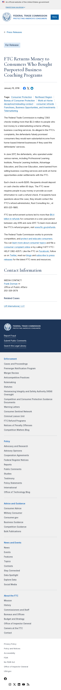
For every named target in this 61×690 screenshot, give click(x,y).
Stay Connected (12, 570)
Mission (8, 600)
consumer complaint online (17, 247)
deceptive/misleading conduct (18, 104)
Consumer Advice (12, 508)
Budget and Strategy (14, 619)
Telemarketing (11, 111)
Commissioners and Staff (16, 610)
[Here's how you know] (25, 5)
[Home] (25, 21)
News (7, 547)
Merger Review (11, 373)
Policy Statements (13, 483)
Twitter (13, 255)
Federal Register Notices (16, 460)
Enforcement (10, 359)
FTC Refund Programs (15, 421)
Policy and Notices (12, 648)
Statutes (8, 387)
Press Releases (14, 32)
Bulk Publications (12, 531)
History (7, 605)
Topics (7, 561)
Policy (7, 441)
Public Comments (12, 469)
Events (7, 552)
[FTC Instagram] (10, 685)
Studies (7, 474)
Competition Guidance (15, 527)
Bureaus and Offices (14, 614)
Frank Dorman (11, 284)
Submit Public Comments (15, 341)
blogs (29, 255)
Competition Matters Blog (16, 430)
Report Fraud (10, 336)
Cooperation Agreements (16, 455)
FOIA (6, 658)
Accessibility (9, 653)
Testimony (9, 478)
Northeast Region (43, 97)
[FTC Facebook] (5, 679)
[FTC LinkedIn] (19, 685)
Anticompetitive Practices (16, 377)
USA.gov (7, 671)
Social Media (10, 584)
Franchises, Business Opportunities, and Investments (29, 107)
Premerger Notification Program (20, 368)
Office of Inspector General (17, 623)
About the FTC (11, 596)
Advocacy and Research (16, 446)
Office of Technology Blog (17, 492)
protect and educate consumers (36, 238)
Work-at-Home (45, 100)
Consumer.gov (11, 517)
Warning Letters (12, 407)
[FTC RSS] (28, 685)
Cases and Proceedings (16, 364)
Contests (8, 566)
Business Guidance (13, 522)
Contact (8, 633)
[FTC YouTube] (23, 685)
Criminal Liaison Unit (14, 416)
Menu (54, 17)
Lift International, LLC (14, 306)
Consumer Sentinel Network (18, 411)
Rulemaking (10, 382)
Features (8, 557)
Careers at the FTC (13, 628)
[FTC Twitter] (14, 684)
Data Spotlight (11, 575)
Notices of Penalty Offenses (18, 425)
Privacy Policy (10, 644)
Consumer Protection (21, 97)
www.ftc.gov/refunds (45, 227)
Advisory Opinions (13, 451)
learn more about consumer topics (29, 242)
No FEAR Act (9, 662)
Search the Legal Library (15, 346)
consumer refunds (45, 104)
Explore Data (10, 580)
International (10, 487)
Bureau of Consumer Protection (19, 100)
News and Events (12, 542)
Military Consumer (13, 513)
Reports (8, 464)
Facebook (44, 251)
